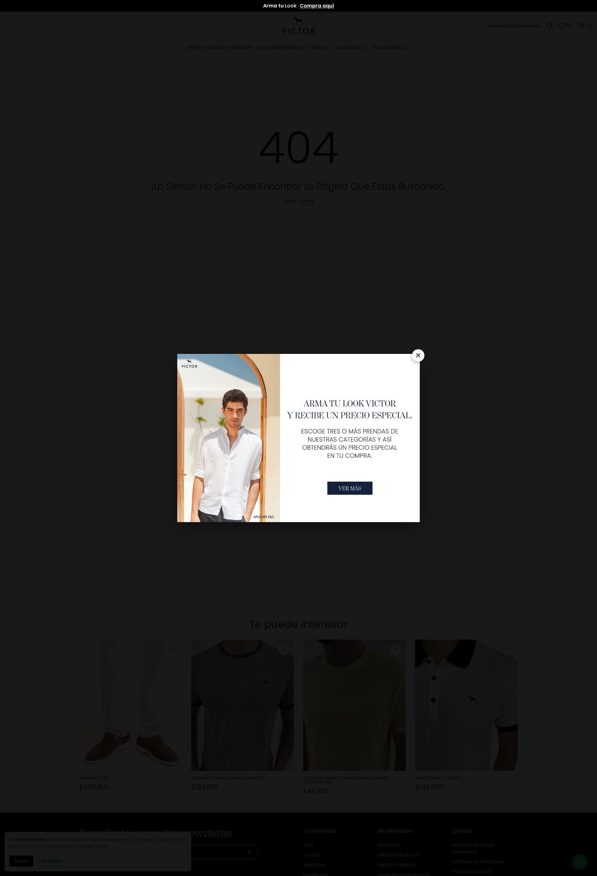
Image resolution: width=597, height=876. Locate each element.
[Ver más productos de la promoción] (350, 488)
